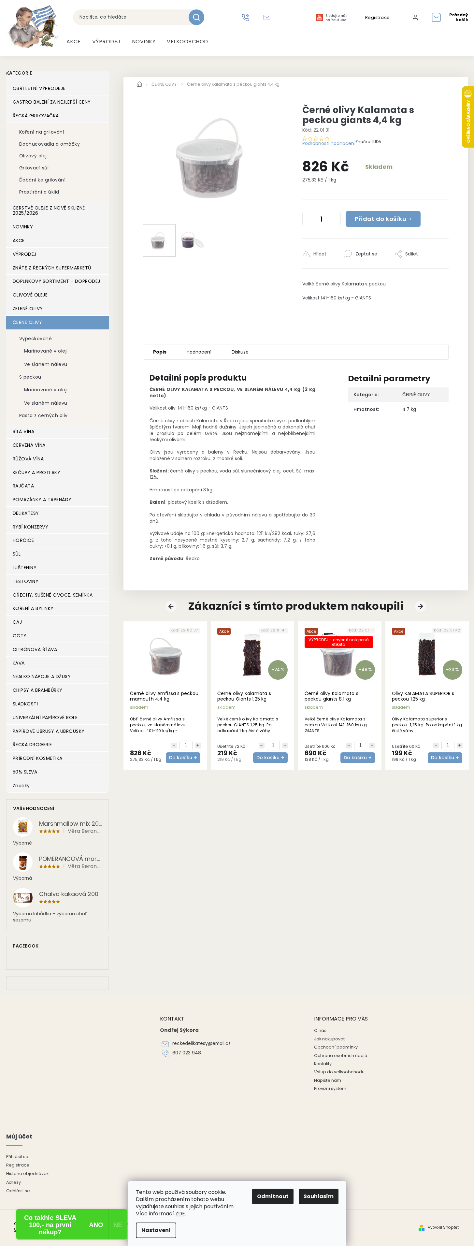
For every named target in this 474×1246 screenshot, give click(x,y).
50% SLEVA (25, 772)
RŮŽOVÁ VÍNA (28, 459)
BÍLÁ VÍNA (24, 431)
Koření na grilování (42, 132)
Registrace (377, 18)
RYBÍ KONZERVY (31, 527)
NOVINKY (23, 227)
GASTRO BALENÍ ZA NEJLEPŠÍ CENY (52, 102)
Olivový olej (33, 155)
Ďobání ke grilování (42, 180)
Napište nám (327, 1080)
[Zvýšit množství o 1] (334, 220)
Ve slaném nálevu (45, 364)
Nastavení (156, 1230)
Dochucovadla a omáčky (49, 144)
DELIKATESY (26, 513)
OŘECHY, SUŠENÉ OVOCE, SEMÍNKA (53, 595)
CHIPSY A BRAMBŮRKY (38, 690)
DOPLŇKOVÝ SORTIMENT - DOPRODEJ (56, 281)
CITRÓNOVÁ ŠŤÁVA (35, 649)
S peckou (30, 377)
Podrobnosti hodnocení (328, 143)
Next (421, 606)
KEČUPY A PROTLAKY (37, 472)
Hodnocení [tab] (199, 352)
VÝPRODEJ (24, 254)
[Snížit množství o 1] (308, 220)
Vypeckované (35, 338)
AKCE (19, 240)
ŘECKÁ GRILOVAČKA (36, 115)
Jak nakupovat (329, 1039)
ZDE (180, 1213)
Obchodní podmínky (336, 1047)
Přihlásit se (17, 1156)
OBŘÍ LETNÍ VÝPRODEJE (39, 88)
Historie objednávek (27, 1173)
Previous (172, 606)
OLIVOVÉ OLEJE (30, 295)
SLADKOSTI (25, 704)
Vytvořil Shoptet (443, 1227)
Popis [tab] (159, 352)
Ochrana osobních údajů (340, 1055)
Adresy (13, 1182)
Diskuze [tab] (240, 352)
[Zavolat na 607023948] (246, 17)
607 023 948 (186, 1053)
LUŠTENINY (25, 567)
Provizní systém (330, 1088)
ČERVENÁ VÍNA (29, 445)
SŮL (17, 554)
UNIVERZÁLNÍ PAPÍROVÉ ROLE (45, 717)
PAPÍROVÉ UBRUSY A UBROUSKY (49, 731)
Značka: (368, 141)
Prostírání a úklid (39, 192)
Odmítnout (273, 1196)
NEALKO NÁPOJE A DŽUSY (42, 676)
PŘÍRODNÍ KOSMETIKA (38, 758)
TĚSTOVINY (26, 581)
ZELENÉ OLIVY (28, 308)
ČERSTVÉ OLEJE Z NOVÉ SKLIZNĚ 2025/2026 (49, 211)
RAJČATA (23, 486)
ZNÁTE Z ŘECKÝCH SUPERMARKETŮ (52, 268)
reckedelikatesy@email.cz (201, 1043)
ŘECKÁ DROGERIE (32, 744)
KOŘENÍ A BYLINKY (33, 608)
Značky (21, 785)
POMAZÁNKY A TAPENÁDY (42, 499)
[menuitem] (73, 42)
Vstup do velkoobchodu (339, 1072)
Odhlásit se (18, 1191)
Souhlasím (319, 1196)
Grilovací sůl (34, 168)
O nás (320, 1030)
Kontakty (323, 1063)
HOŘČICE (23, 540)
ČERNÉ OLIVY (27, 322)
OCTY (20, 635)
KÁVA (19, 663)
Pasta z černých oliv (43, 415)
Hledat (199, 17)
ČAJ (17, 622)
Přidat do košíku (380, 219)
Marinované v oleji (46, 351)
